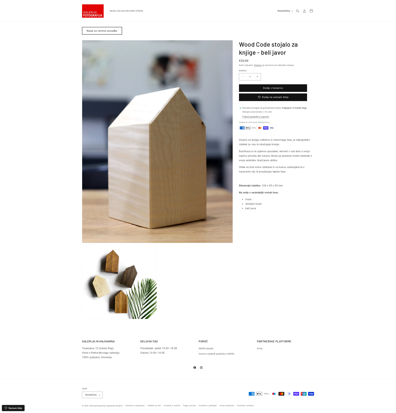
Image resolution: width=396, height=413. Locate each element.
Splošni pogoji (206, 348)
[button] (297, 11)
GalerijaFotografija (97, 406)
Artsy (260, 348)
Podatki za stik (154, 406)
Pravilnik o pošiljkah (208, 406)
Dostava (258, 65)
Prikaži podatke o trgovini (255, 116)
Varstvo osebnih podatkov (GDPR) (217, 354)
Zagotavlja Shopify (114, 406)
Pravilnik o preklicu (245, 406)
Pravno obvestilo (227, 406)
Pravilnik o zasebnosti (135, 406)
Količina (242, 70)
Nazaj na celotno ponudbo (102, 30)
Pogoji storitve (189, 406)
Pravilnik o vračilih (172, 406)
